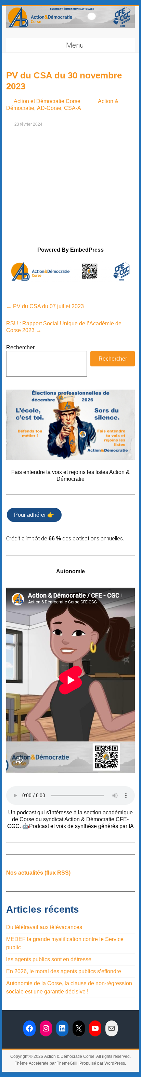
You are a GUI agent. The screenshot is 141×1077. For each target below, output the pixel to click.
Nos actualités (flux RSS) (38, 873)
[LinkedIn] (62, 1028)
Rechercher (20, 347)
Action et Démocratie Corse (47, 101)
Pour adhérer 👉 (34, 515)
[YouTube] (95, 1028)
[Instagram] (46, 1028)
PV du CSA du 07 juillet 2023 (45, 306)
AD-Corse (49, 108)
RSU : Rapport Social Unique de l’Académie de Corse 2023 (63, 327)
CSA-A (72, 108)
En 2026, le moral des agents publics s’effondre (63, 971)
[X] (79, 1028)
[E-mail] (111, 1028)
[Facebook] (29, 1028)
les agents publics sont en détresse (48, 959)
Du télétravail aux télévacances (44, 927)
